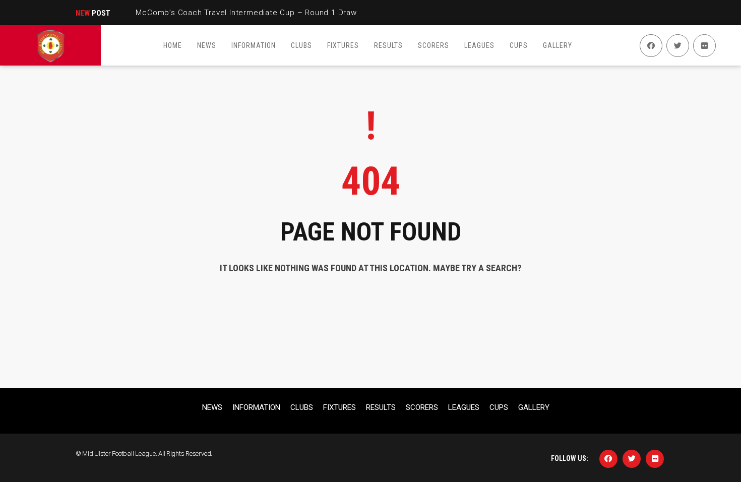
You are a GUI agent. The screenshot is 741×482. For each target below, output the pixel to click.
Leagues (463, 407)
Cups (498, 407)
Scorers (422, 407)
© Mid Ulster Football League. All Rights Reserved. (144, 453)
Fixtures (339, 407)
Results (381, 407)
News (212, 407)
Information (256, 407)
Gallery (533, 407)
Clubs (301, 407)
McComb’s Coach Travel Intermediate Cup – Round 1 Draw (246, 12)
